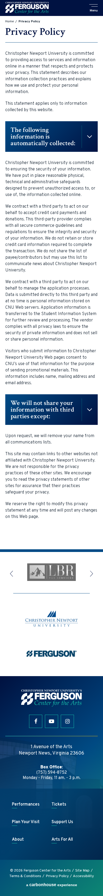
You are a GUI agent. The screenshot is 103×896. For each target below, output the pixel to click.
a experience (51, 884)
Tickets (59, 804)
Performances (26, 804)
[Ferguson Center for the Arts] (27, 8)
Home (9, 21)
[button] (94, 8)
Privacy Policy (57, 876)
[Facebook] (35, 721)
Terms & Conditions (25, 876)
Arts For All (62, 839)
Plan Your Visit (26, 822)
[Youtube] (51, 721)
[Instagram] (67, 721)
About (18, 839)
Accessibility (83, 876)
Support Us (62, 822)
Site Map (82, 870)
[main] (51, 282)
